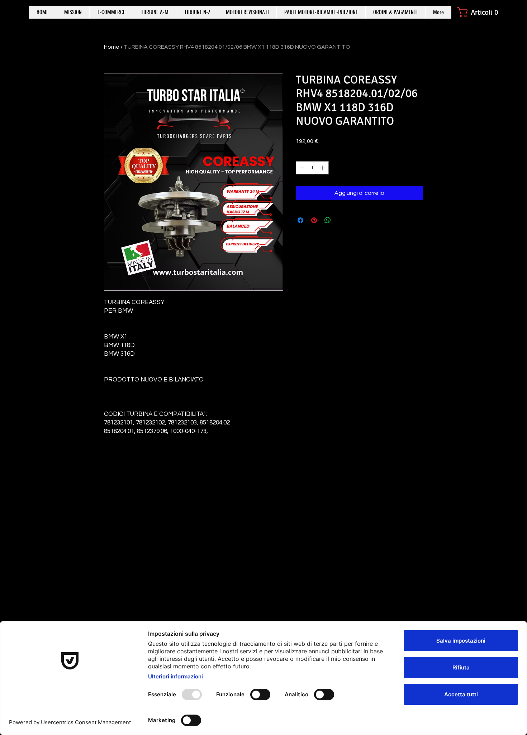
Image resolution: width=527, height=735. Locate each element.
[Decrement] (301, 168)
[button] (481, 12)
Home (111, 47)
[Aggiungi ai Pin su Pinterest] (314, 220)
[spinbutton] (312, 168)
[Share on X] (341, 220)
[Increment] (323, 168)
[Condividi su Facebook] (300, 220)
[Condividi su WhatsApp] (327, 220)
